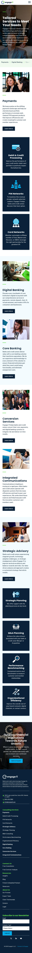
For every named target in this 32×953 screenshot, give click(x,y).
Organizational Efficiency (11, 841)
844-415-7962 (9, 799)
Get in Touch (16, 761)
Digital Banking (17, 62)
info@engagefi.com (10, 802)
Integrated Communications (12, 855)
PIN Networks (7, 819)
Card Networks (7, 823)
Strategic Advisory (9, 826)
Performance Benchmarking (12, 837)
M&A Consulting (8, 834)
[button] (29, 2)
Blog (4, 879)
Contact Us (7, 863)
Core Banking (7, 848)
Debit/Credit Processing (10, 816)
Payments (4, 62)
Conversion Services (9, 851)
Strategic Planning (9, 830)
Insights (5, 876)
